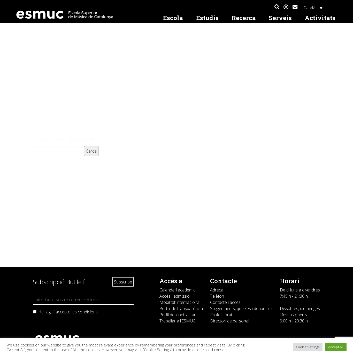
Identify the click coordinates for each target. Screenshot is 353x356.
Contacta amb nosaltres (90, 139)
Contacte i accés (225, 302)
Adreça (216, 290)
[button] (277, 7)
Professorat (221, 315)
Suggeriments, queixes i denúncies (241, 308)
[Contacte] (295, 6)
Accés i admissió (174, 296)
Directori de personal (229, 321)
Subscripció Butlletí (59, 282)
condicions (88, 312)
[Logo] (85, 15)
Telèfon (217, 296)
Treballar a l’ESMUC (177, 321)
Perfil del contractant (178, 315)
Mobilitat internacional (179, 302)
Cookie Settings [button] (307, 347)
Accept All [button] (335, 347)
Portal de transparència (181, 308)
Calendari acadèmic (177, 290)
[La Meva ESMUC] (285, 7)
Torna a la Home (48, 139)
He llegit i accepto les (68, 312)
